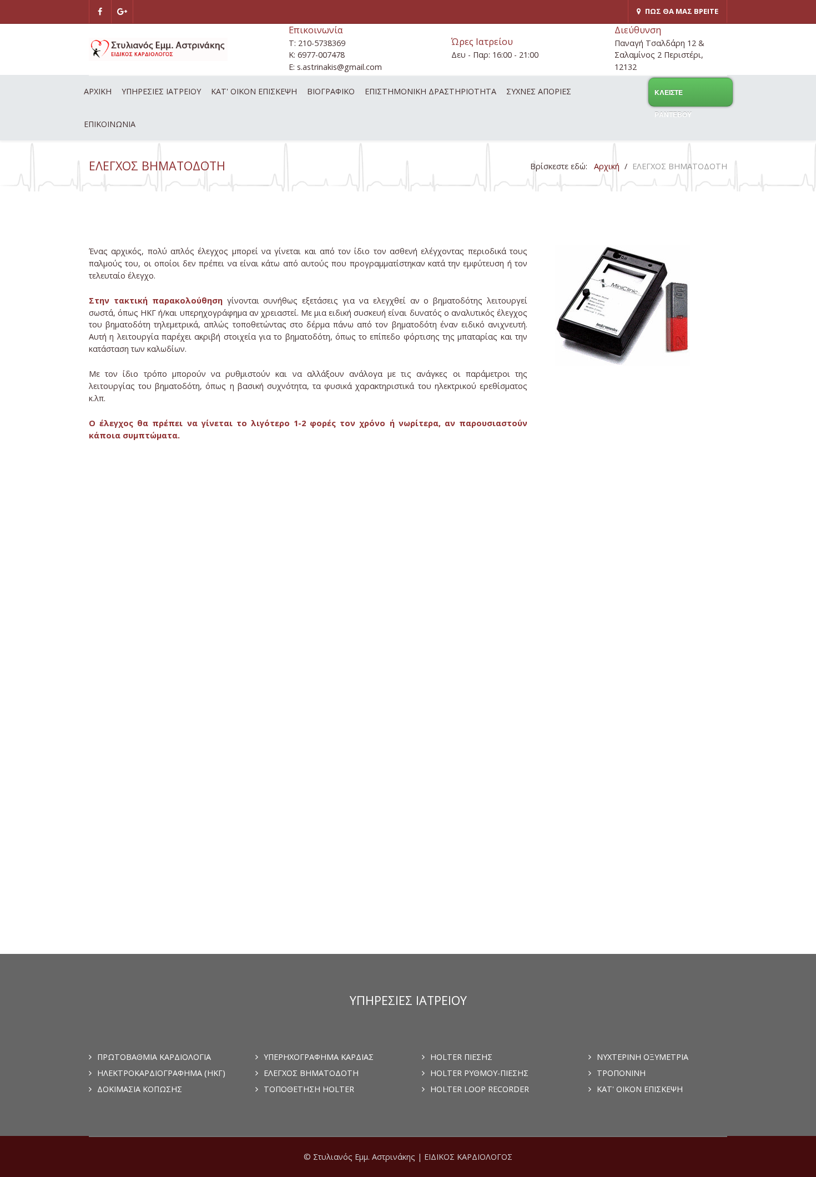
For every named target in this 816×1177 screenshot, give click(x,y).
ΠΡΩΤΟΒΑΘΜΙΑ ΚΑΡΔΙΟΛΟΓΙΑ (154, 1057)
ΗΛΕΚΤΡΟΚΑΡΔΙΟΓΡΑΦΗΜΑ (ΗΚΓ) (161, 1073)
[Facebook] (100, 11)
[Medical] (158, 50)
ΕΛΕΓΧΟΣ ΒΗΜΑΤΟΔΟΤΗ (311, 1073)
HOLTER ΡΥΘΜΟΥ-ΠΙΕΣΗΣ (479, 1073)
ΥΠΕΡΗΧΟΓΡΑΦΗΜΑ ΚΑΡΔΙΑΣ (319, 1057)
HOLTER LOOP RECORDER (479, 1089)
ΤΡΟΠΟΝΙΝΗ (621, 1073)
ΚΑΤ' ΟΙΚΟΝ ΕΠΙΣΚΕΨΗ (640, 1089)
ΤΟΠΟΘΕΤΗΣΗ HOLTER (309, 1089)
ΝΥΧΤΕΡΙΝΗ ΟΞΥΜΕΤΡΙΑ (642, 1057)
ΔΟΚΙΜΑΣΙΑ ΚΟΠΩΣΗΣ (139, 1089)
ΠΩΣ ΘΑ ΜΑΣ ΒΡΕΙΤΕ (681, 11)
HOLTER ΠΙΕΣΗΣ (461, 1057)
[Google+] (123, 11)
